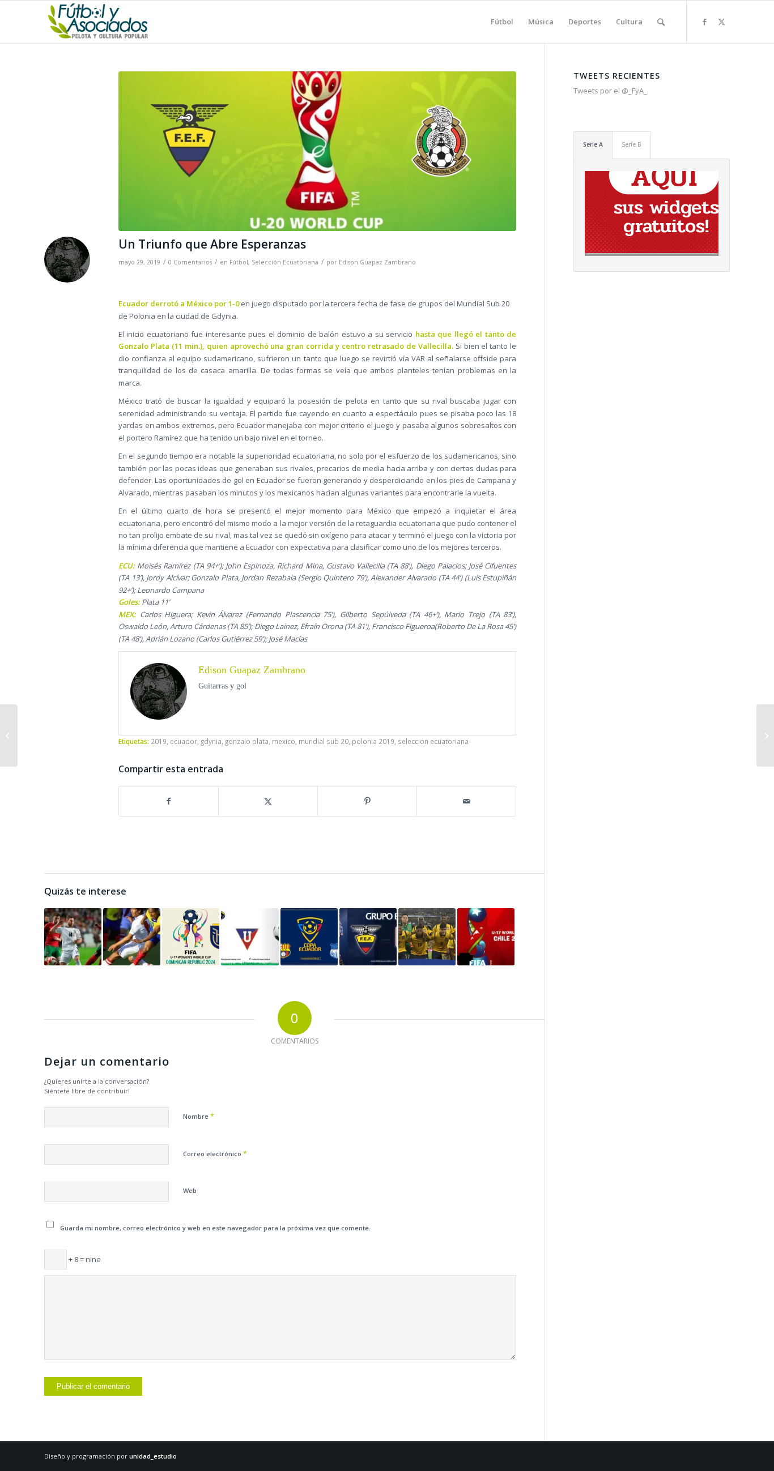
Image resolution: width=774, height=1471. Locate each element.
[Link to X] (721, 21)
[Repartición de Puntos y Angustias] (249, 936)
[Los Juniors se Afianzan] (9, 735)
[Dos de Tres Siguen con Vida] (765, 735)
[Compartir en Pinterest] (367, 801)
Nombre (198, 1116)
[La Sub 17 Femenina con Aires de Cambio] (190, 936)
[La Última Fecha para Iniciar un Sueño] (427, 936)
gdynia (211, 741)
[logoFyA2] (99, 22)
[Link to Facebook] (704, 21)
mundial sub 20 (323, 741)
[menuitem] (502, 22)
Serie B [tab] (631, 144)
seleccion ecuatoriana (433, 741)
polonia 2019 (373, 741)
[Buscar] (661, 22)
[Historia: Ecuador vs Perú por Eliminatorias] (131, 936)
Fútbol (238, 262)
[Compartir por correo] (466, 801)
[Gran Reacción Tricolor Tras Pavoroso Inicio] (368, 936)
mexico (283, 741)
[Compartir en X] (268, 801)
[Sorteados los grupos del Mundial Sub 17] (485, 936)
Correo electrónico (215, 1153)
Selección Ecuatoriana (285, 262)
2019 (159, 741)
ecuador (183, 741)
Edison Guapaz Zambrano (377, 262)
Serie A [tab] (593, 144)
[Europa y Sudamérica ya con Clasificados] (72, 936)
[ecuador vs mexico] (317, 151)
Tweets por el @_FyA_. (611, 90)
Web (190, 1190)
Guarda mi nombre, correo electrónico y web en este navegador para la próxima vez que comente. (215, 1228)
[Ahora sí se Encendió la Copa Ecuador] (309, 936)
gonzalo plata (247, 741)
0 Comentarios (190, 262)
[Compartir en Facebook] (168, 801)
